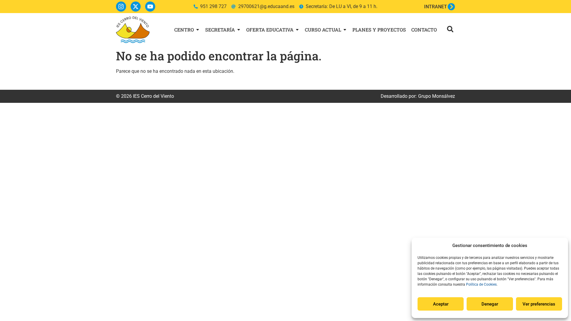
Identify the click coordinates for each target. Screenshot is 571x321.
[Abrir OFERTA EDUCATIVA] (297, 29)
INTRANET (435, 7)
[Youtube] (150, 6)
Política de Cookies (481, 284)
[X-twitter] (136, 6)
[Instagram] (121, 6)
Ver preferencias (539, 304)
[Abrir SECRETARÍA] (238, 29)
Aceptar (440, 304)
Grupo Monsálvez (436, 96)
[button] (450, 29)
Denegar (489, 304)
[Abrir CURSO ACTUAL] (345, 29)
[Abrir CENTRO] (197, 29)
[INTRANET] (451, 6)
